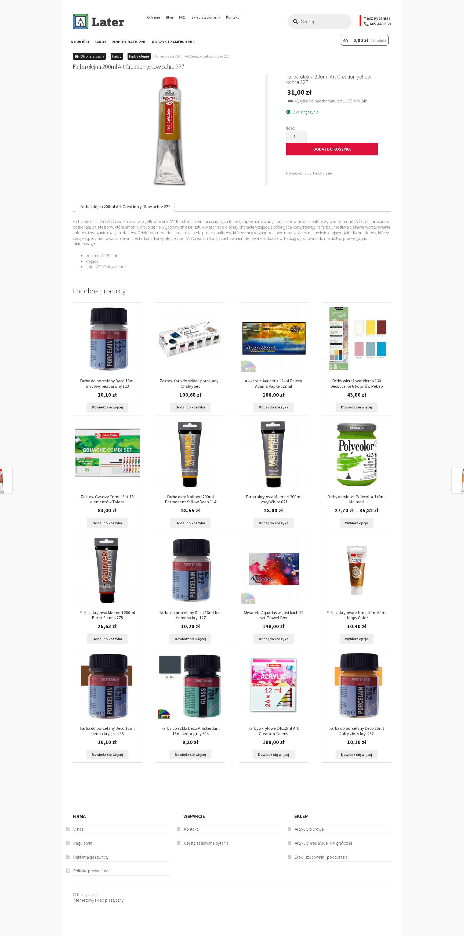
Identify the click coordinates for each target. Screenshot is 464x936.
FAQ (182, 17)
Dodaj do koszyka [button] (190, 407)
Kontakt (232, 17)
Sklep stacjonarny (205, 17)
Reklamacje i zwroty (90, 857)
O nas (78, 829)
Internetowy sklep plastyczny (98, 900)
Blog (169, 17)
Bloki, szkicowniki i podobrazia (321, 857)
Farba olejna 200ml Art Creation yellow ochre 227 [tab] (125, 206)
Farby (100, 41)
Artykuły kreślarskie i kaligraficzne (323, 843)
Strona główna (92, 56)
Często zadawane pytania (206, 843)
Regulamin (82, 843)
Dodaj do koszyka (332, 149)
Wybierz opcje (356, 523)
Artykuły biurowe (309, 829)
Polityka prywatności (91, 870)
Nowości (80, 41)
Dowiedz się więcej (107, 407)
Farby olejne (139, 56)
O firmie (153, 17)
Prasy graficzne (129, 41)
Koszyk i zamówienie (173, 41)
